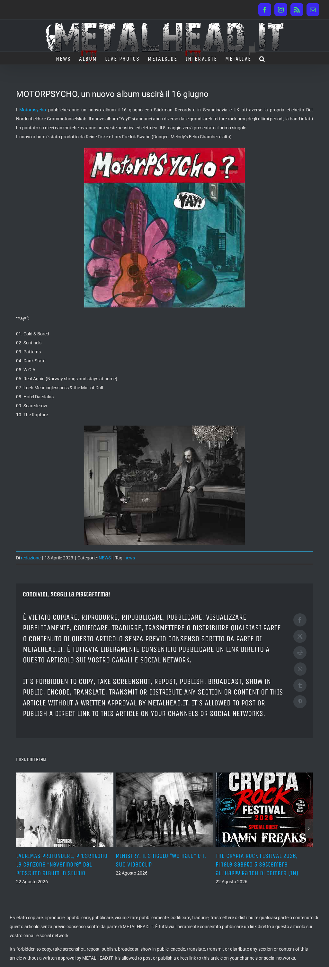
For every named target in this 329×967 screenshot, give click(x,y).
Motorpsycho (32, 109)
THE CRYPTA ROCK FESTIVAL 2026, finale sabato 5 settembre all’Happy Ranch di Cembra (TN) (159, 864)
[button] (262, 58)
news (129, 557)
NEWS (105, 557)
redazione (30, 557)
